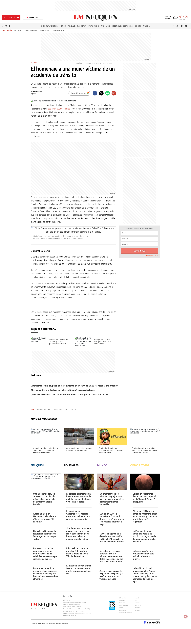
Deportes (138, 26)
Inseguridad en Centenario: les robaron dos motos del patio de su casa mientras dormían (78, 515)
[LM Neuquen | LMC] (33, 17)
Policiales (71, 26)
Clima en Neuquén (31, 30)
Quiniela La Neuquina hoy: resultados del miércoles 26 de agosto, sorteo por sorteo (45, 535)
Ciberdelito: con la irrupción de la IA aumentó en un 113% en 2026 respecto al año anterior (74, 385)
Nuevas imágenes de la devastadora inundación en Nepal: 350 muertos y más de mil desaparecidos (111, 537)
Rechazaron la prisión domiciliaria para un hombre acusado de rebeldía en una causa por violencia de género (45, 553)
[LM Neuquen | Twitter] (177, 26)
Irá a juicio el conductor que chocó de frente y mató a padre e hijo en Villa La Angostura (77, 552)
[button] (2, 25)
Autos (108, 26)
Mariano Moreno (91, 63)
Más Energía (81, 26)
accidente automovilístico (59, 108)
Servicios (137, 610)
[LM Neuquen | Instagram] (182, 26)
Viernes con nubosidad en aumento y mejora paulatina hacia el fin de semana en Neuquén (58, 342)
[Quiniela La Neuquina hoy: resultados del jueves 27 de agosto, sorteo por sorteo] (112, 436)
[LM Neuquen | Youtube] (186, 26)
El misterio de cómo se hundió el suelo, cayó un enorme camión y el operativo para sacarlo (144, 450)
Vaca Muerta (18, 30)
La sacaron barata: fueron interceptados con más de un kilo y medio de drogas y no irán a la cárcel (78, 497)
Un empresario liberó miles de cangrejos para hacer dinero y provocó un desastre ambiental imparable (111, 499)
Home (43, 26)
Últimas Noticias (52, 26)
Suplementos (122, 610)
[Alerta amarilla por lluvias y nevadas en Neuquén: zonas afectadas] (79, 436)
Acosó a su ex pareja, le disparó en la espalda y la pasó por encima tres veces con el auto (111, 574)
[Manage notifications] (186, 616)
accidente (73, 409)
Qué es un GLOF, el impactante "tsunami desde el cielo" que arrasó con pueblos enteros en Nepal (111, 519)
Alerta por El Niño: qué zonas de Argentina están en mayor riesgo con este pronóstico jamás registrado (145, 516)
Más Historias (45, 30)
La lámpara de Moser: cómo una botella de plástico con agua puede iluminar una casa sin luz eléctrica (144, 536)
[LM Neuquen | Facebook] (173, 26)
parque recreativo (60, 409)
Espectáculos (117, 26)
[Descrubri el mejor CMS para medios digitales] (152, 625)
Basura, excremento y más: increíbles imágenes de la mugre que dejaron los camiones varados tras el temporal (45, 573)
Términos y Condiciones (125, 612)
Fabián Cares (37, 92)
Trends (121, 607)
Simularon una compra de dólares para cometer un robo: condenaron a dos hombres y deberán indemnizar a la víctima (78, 533)
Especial (33, 94)
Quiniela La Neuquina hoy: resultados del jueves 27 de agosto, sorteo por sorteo (69, 394)
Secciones (137, 607)
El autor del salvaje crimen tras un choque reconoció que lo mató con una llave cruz (78, 569)
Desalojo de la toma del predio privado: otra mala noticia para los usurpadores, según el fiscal (103, 342)
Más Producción (93, 26)
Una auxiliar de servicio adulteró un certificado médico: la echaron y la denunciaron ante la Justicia (44, 499)
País (102, 26)
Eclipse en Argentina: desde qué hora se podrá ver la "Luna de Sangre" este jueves (144, 497)
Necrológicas (128, 26)
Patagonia (146, 26)
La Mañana (79, 63)
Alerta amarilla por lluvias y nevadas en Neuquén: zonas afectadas (63, 390)
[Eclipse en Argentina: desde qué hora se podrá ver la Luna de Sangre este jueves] (145, 482)
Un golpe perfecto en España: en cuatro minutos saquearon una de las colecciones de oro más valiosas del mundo (111, 556)
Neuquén (63, 26)
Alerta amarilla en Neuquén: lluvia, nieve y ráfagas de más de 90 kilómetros (44, 517)
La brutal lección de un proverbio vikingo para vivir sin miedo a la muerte (143, 554)
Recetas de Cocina (58, 30)
